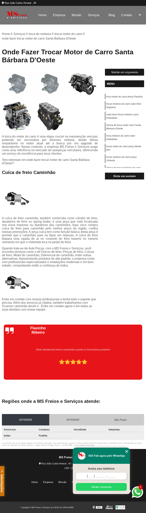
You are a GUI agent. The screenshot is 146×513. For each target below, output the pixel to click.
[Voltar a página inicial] (17, 15)
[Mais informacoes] (140, 15)
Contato (126, 15)
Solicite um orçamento (124, 72)
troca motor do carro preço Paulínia (124, 96)
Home (42, 15)
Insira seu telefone (101, 468)
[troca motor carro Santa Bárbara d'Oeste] (17, 84)
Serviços (94, 15)
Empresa (59, 15)
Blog (112, 15)
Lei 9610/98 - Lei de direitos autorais (78, 445)
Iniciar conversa (101, 486)
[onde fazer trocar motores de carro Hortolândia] (17, 116)
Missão (76, 15)
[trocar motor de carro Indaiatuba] (50, 84)
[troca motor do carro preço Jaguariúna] (50, 116)
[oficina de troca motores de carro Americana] (82, 84)
